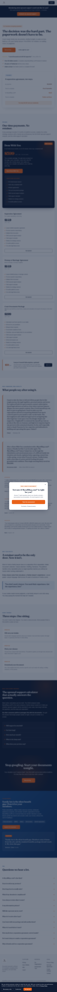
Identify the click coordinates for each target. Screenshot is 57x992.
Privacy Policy (43, 986)
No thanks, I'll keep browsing (28, 506)
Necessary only (7, 989)
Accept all (27, 989)
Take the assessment (28, 502)
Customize (18, 989)
